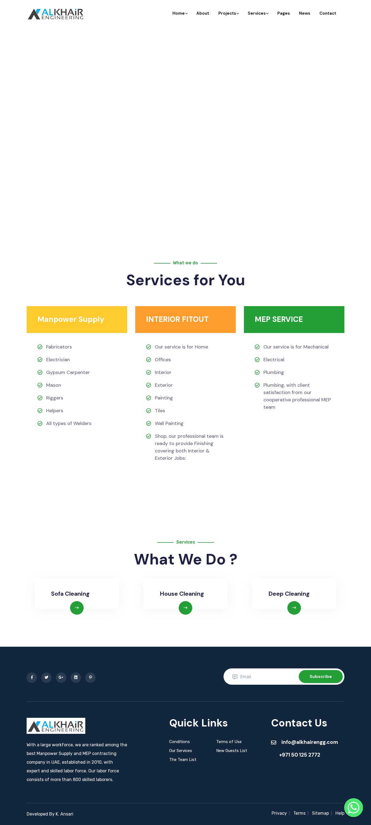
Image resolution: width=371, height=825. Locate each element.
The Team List (182, 759)
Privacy (279, 813)
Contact (327, 13)
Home (178, 13)
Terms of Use (229, 741)
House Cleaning (182, 594)
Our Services (180, 750)
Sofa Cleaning (70, 594)
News (304, 13)
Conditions (179, 741)
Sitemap (320, 813)
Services (257, 13)
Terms (299, 813)
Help (339, 813)
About (202, 13)
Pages (283, 13)
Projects (227, 13)
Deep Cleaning (289, 594)
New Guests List (231, 750)
